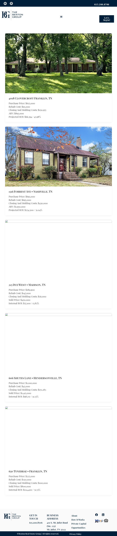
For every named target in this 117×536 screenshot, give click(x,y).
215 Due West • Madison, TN (27, 285)
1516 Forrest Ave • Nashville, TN (30, 191)
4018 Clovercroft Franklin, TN (30, 98)
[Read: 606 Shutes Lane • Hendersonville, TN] (58, 342)
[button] (61, 16)
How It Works (78, 519)
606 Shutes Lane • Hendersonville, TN (35, 378)
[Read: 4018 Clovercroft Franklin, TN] (58, 63)
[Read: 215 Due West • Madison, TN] (58, 249)
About (74, 515)
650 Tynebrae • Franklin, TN (28, 471)
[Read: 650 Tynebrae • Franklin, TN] (58, 435)
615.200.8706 (36, 522)
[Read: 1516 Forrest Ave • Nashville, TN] (58, 156)
